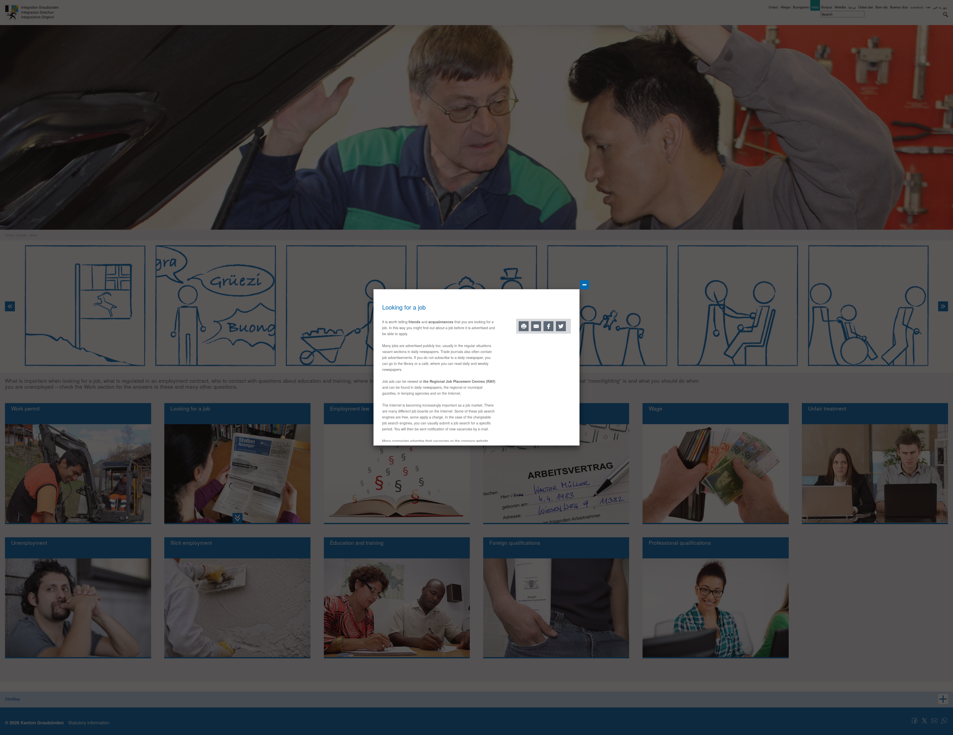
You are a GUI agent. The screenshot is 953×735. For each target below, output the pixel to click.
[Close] (584, 284)
